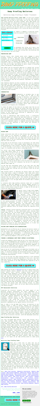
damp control (27, 353)
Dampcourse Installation (23, 371)
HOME (22, 8)
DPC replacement (21, 308)
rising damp (28, 139)
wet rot (20, 78)
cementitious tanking (14, 361)
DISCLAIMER (36, 8)
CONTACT (32, 8)
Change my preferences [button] (27, 402)
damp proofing (9, 28)
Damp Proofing (18, 396)
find (5, 319)
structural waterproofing (12, 354)
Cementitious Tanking (25, 372)
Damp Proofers (29, 376)
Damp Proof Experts (6, 376)
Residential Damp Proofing (23, 380)
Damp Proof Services (10, 371)
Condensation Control (20, 375)
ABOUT (28, 8)
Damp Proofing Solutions (14, 381)
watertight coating (6, 215)
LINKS (25, 8)
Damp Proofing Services (20, 373)
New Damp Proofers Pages (8, 396)
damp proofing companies (30, 328)
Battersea (19, 269)
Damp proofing (4, 269)
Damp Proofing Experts (20, 379)
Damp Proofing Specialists (8, 380)
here (2, 338)
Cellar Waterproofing (32, 375)
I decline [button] (28, 400)
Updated (14, 396)
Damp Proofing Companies (13, 372)
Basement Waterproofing (7, 373)
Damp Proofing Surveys (31, 377)
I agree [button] (24, 400)
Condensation (19, 94)
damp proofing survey (23, 115)
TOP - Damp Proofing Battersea (9, 386)
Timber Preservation (33, 373)
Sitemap (2, 396)
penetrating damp (33, 58)
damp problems (28, 48)
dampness (24, 31)
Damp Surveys (35, 372)
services (30, 282)
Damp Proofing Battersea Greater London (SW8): (13, 17)
